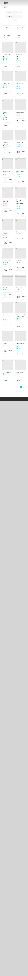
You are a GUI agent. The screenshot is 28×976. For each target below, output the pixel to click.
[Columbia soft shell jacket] (7, 47)
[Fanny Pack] (20, 253)
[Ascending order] (21, 12)
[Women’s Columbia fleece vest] (7, 105)
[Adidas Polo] (7, 76)
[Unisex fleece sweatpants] (7, 192)
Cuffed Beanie (19, 372)
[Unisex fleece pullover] (7, 224)
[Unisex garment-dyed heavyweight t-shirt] (20, 192)
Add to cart (5, 180)
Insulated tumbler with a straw (6, 316)
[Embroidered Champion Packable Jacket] (7, 135)
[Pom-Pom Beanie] (7, 365)
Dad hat (5, 343)
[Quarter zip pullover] (20, 47)
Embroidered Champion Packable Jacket (6, 144)
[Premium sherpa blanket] (20, 105)
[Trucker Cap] (20, 224)
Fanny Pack (19, 260)
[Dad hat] (7, 336)
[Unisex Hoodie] (20, 135)
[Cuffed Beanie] (20, 365)
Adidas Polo (6, 83)
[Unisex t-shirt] (7, 253)
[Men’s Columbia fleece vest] (20, 76)
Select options (5, 65)
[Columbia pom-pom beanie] (7, 163)
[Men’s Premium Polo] (20, 163)
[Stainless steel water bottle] (20, 280)
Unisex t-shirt (6, 260)
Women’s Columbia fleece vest (7, 114)
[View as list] (15, 20)
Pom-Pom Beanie (7, 372)
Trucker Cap (19, 232)
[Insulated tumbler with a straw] (7, 307)
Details (10, 64)
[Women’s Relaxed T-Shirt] (20, 336)
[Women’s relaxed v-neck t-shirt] (20, 307)
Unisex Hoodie (19, 142)
